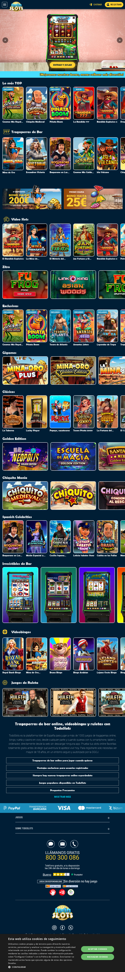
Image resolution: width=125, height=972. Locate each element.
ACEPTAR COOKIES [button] (97, 949)
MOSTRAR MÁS (62, 797)
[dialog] (62, 953)
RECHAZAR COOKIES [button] (97, 956)
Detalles (12, 963)
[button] (5, 40)
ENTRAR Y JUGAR (62, 64)
